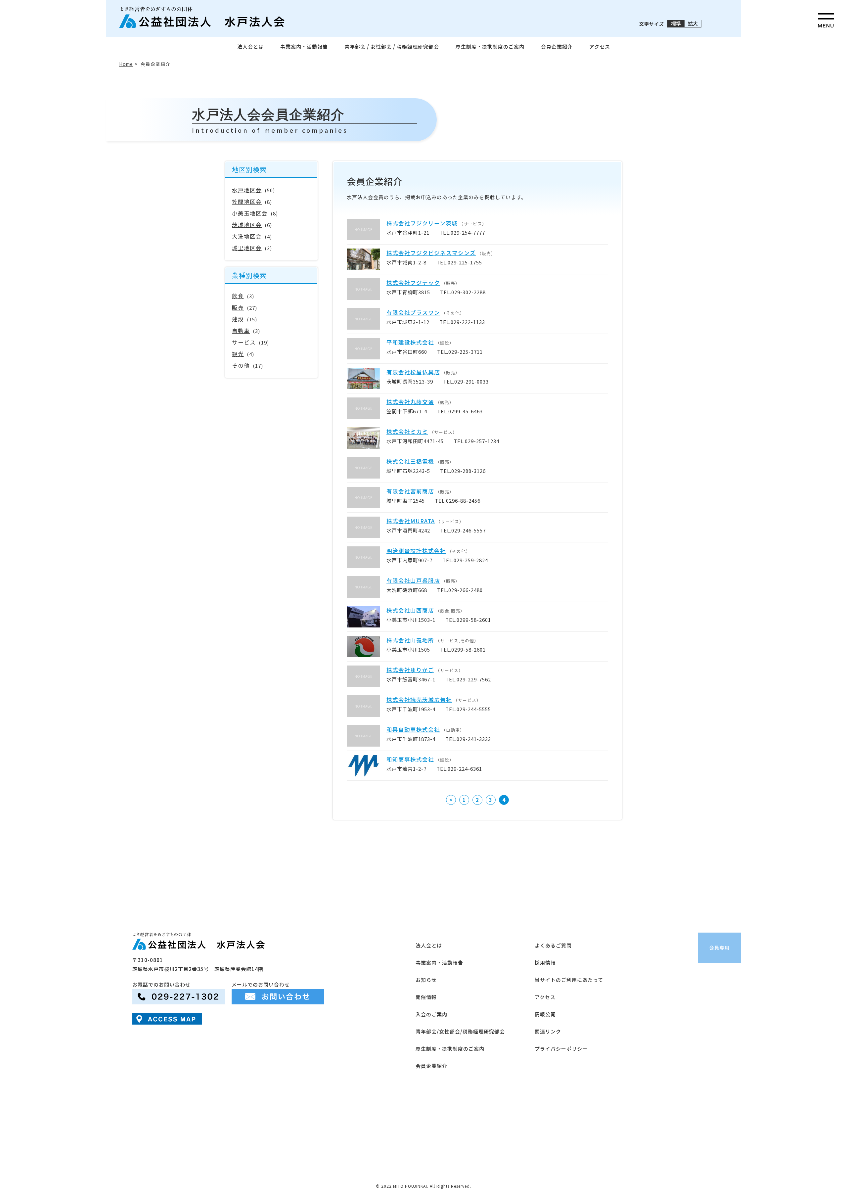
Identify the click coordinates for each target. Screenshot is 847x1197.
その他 (241, 365)
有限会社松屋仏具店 (413, 372)
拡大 (693, 23)
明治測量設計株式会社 (416, 551)
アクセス (599, 46)
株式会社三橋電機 (410, 461)
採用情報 (545, 962)
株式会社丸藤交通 (410, 402)
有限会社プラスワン (413, 312)
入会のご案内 (431, 1014)
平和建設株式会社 (410, 342)
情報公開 (545, 1014)
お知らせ (426, 979)
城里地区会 (247, 248)
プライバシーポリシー (561, 1048)
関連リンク (548, 1031)
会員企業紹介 (557, 46)
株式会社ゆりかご (410, 670)
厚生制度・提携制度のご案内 (490, 46)
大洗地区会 (247, 236)
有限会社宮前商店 (410, 491)
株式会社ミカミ (407, 432)
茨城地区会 (247, 225)
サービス (244, 342)
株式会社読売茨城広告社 (419, 700)
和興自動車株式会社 (413, 729)
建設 (238, 319)
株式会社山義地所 (410, 640)
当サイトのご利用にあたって (569, 979)
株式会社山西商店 (410, 610)
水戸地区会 (247, 190)
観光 (238, 354)
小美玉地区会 (250, 213)
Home (126, 64)
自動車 (241, 331)
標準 (676, 23)
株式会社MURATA (410, 521)
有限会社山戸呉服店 (413, 580)
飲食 (238, 296)
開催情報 (426, 996)
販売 (238, 307)
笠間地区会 (247, 202)
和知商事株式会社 (410, 759)
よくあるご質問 (553, 945)
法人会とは (250, 46)
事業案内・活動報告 (304, 46)
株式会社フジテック (413, 283)
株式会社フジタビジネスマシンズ (431, 253)
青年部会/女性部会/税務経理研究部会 (460, 1031)
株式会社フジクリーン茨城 (422, 223)
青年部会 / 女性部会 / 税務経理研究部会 (391, 46)
